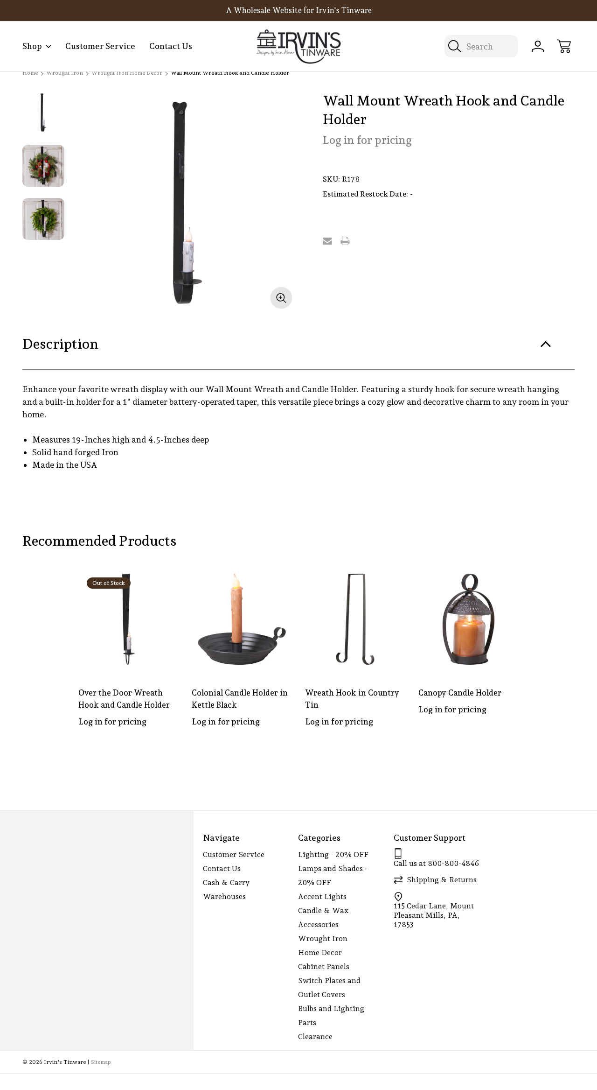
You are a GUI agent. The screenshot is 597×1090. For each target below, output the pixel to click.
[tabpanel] (43, 112)
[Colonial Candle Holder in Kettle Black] (242, 619)
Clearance (315, 1036)
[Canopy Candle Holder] (468, 619)
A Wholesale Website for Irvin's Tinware (299, 10)
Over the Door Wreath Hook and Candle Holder (124, 699)
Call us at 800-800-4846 (436, 863)
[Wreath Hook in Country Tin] (355, 619)
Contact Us (170, 46)
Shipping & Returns (442, 879)
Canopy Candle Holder (459, 692)
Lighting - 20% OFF (333, 854)
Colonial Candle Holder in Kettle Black (240, 699)
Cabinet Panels (323, 966)
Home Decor (320, 952)
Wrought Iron (322, 938)
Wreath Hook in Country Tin (352, 699)
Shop (32, 46)
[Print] (345, 241)
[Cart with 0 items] (564, 46)
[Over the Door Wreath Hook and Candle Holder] (128, 619)
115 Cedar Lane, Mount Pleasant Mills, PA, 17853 (434, 915)
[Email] (327, 241)
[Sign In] (537, 46)
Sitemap (101, 1062)
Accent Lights (322, 896)
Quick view (138, 583)
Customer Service (100, 46)
